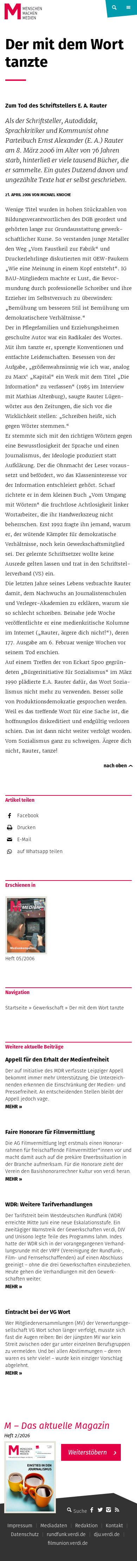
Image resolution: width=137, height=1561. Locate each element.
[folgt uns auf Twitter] (100, 1509)
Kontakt (114, 1525)
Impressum (19, 1525)
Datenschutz (25, 1534)
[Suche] (69, 1509)
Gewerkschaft (48, 1007)
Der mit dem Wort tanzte (96, 1007)
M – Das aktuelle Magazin (57, 1425)
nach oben (115, 765)
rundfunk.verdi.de (66, 1534)
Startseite (16, 1007)
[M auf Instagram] (108, 1509)
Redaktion (86, 1525)
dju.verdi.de (107, 1534)
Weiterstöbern (87, 1452)
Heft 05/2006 (19, 958)
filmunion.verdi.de (68, 1543)
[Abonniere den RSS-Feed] (117, 1509)
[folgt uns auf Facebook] (91, 1509)
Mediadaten (53, 1525)
